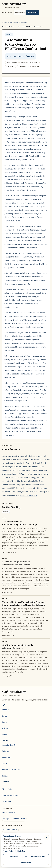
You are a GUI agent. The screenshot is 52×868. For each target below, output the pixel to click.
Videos (4, 734)
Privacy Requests (8, 812)
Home (4, 22)
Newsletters (6, 757)
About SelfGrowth (9, 745)
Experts (5, 716)
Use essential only (38, 856)
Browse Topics (20, 12)
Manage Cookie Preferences (14, 819)
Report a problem (10, 830)
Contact (5, 776)
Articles (14, 22)
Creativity (25, 22)
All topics (5, 710)
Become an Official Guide (11, 770)
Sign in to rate (34, 67)
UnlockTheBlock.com (28, 495)
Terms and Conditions (10, 795)
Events (4, 763)
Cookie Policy (7, 801)
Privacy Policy (7, 789)
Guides (4, 722)
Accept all (14, 856)
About (4, 12)
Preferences (26, 862)
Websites (5, 751)
